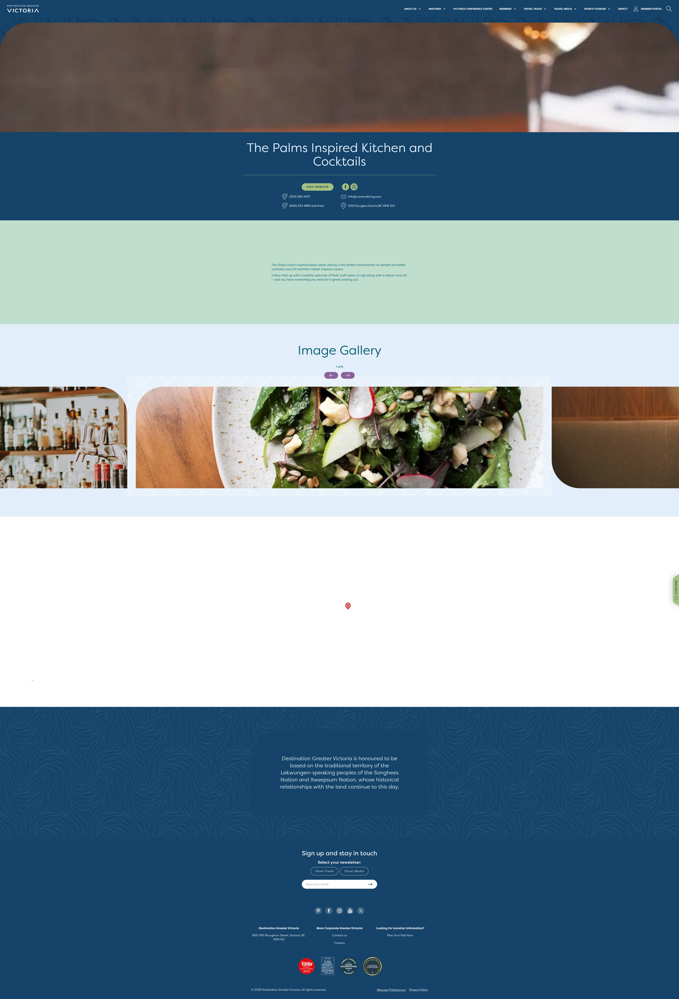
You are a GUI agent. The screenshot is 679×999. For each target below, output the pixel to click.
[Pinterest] (318, 910)
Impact (623, 8)
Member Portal (651, 8)
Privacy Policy (418, 990)
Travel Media (354, 871)
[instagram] (354, 187)
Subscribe (370, 884)
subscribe (676, 587)
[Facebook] (328, 910)
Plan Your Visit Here (400, 935)
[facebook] (345, 187)
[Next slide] (348, 375)
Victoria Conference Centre (472, 8)
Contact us (339, 935)
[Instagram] (339, 910)
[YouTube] (350, 910)
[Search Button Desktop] (669, 9)
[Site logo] (23, 9)
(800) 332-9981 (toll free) (306, 206)
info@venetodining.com (364, 196)
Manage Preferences (391, 990)
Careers (339, 943)
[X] (360, 910)
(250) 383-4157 (299, 196)
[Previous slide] (331, 375)
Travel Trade (324, 871)
